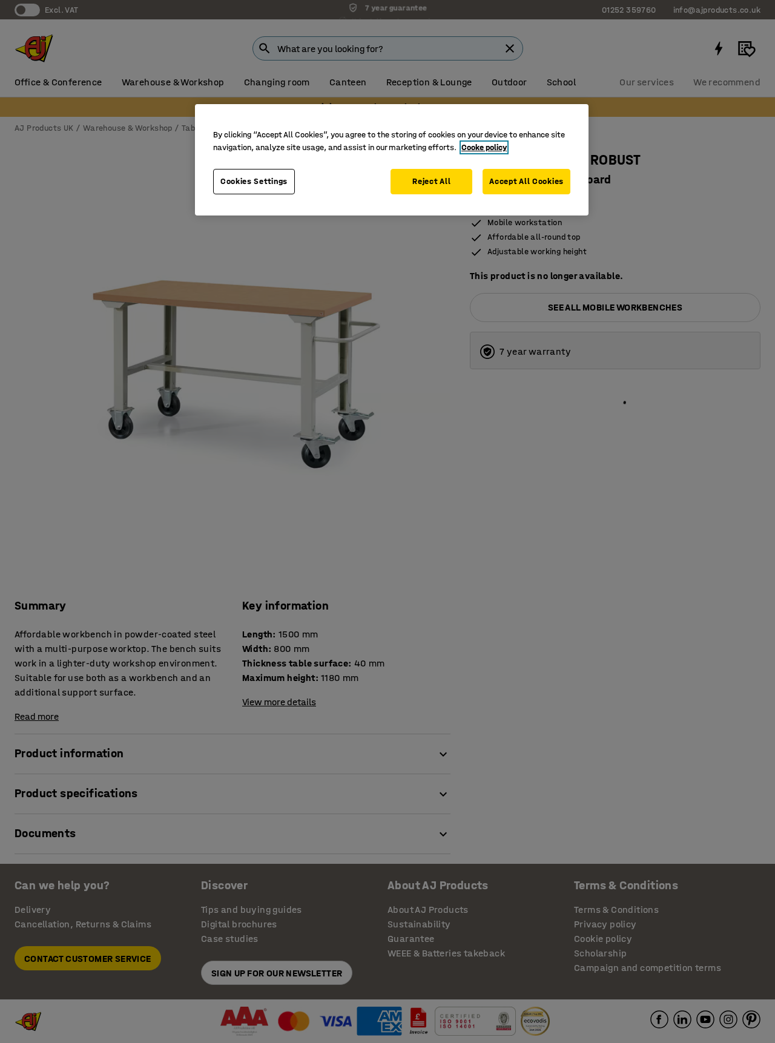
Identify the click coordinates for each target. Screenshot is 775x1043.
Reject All (431, 181)
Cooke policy (484, 147)
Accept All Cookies (526, 181)
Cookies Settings (254, 181)
